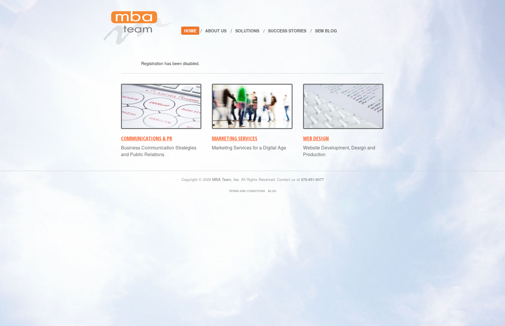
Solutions (247, 31)
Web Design (316, 138)
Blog (272, 191)
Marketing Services (234, 138)
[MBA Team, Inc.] (137, 27)
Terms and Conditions (247, 191)
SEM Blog (326, 31)
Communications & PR (146, 138)
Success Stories (287, 31)
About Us (215, 31)
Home (190, 31)
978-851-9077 (312, 179)
